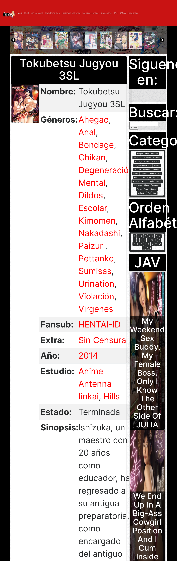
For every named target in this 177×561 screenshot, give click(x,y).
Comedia (155, 161)
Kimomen (97, 220)
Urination (96, 284)
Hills (111, 396)
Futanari (146, 169)
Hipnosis (144, 173)
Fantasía (137, 169)
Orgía (151, 181)
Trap (146, 189)
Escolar (92, 208)
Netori (144, 181)
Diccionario (106, 13)
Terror (139, 189)
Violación (96, 296)
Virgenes (95, 309)
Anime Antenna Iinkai (95, 384)
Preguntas (133, 13)
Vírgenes (153, 189)
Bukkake (147, 158)
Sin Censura (37, 13)
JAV (115, 13)
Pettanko (96, 258)
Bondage (96, 145)
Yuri (149, 193)
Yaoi (154, 193)
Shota (146, 185)
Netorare (156, 177)
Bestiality (157, 158)
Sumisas (94, 271)
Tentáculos (155, 185)
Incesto (153, 173)
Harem (135, 173)
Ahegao (93, 119)
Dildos (90, 195)
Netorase (136, 181)
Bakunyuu (137, 158)
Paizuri (91, 246)
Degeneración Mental (143, 165)
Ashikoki (154, 154)
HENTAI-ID (99, 324)
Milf (159, 173)
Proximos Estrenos (71, 13)
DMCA (122, 13)
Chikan (92, 157)
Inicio (19, 13)
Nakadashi (99, 233)
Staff (26, 13)
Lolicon (137, 177)
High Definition (52, 13)
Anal (87, 132)
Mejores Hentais (90, 13)
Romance (138, 185)
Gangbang (156, 169)
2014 (88, 355)
